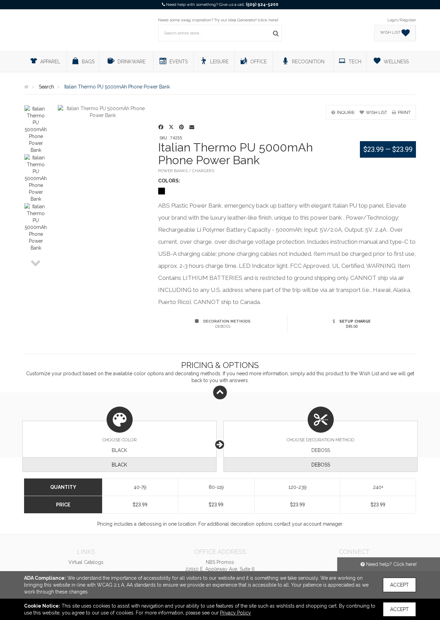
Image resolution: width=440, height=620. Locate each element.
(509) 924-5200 (262, 4)
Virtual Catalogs (85, 562)
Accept (399, 585)
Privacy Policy (235, 613)
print (404, 112)
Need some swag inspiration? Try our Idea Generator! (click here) (218, 20)
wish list (376, 112)
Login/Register (401, 20)
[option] (35, 129)
